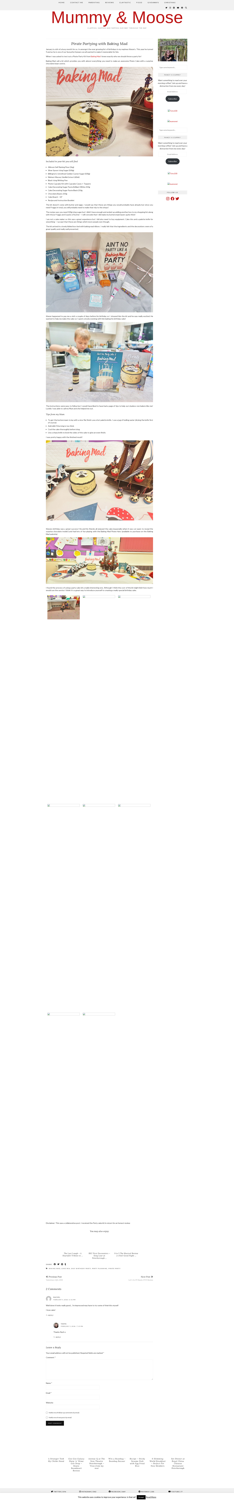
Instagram (88, 1491)
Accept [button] (141, 1497)
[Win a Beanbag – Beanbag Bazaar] (117, 1447)
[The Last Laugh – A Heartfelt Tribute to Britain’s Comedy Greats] (73, 1242)
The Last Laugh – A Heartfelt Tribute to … (73, 1254)
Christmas (170, 2)
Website (49, 1402)
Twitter (59, 1491)
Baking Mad (95, 56)
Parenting (94, 2)
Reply (50, 1315)
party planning (99, 1268)
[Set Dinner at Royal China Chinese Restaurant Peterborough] (178, 1447)
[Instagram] (170, 7)
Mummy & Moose (117, 17)
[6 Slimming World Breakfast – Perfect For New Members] (157, 1447)
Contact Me (76, 2)
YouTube (177, 1491)
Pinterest (147, 1491)
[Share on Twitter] (58, 1264)
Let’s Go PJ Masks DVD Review (141, 1278)
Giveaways (153, 2)
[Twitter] (166, 7)
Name (49, 1383)
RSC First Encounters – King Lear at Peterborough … (99, 1255)
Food (139, 2)
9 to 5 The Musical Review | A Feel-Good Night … (126, 1254)
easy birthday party (81, 1268)
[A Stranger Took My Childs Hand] (56, 1447)
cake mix (65, 1268)
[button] (63, 609)
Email (49, 1393)
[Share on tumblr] (65, 1264)
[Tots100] (172, 111)
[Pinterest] (174, 7)
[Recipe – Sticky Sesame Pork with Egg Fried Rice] (137, 1447)
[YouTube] (178, 7)
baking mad (54, 1268)
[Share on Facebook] (55, 1264)
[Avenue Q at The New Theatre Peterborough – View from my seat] (96, 1447)
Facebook (118, 1491)
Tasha (63, 1324)
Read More (151, 1497)
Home (62, 2)
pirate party (114, 1268)
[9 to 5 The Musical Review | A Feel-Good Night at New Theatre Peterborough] (126, 1242)
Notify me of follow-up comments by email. (64, 1413)
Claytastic (125, 2)
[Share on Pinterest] (62, 1264)
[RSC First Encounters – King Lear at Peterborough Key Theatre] (99, 1242)
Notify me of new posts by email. (60, 1417)
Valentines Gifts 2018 (54, 1278)
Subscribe (172, 99)
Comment (51, 1357)
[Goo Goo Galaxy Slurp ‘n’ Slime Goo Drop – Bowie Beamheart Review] (76, 1447)
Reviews (109, 2)
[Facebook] (182, 7)
